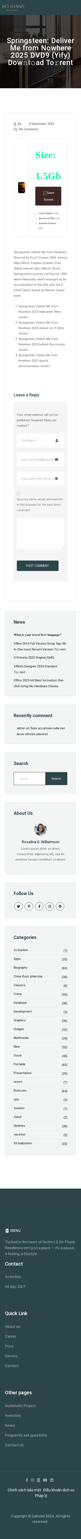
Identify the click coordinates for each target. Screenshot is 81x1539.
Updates (19, 1126)
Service (11, 1356)
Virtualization (23, 1143)
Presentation (23, 1073)
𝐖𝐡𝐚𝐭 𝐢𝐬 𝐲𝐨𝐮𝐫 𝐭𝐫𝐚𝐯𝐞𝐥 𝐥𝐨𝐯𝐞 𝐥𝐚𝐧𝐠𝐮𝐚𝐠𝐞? (37, 635)
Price (9, 1346)
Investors (13, 1415)
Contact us (14, 1445)
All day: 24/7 (15, 1286)
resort (18, 1082)
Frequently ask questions (26, 1435)
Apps (17, 959)
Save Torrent (49, 196)
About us (12, 1326)
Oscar (18, 1055)
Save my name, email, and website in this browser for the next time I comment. (40, 505)
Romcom (20, 1090)
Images (19, 1029)
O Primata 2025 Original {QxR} (34, 657)
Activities (13, 1277)
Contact (12, 1366)
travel (17, 1117)
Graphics (20, 1020)
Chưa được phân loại (28, 976)
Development (23, 1011)
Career (10, 1336)
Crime (18, 994)
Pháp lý (41, 1495)
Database (20, 1003)
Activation (21, 950)
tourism (19, 1108)
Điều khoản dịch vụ (58, 1490)
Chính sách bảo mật (24, 1490)
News (10, 1425)
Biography (20, 967)
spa (16, 1099)
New (17, 1047)
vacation (20, 1134)
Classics (19, 985)
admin (21, 728)
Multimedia (21, 1038)
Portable (19, 1064)
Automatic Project (20, 1406)
